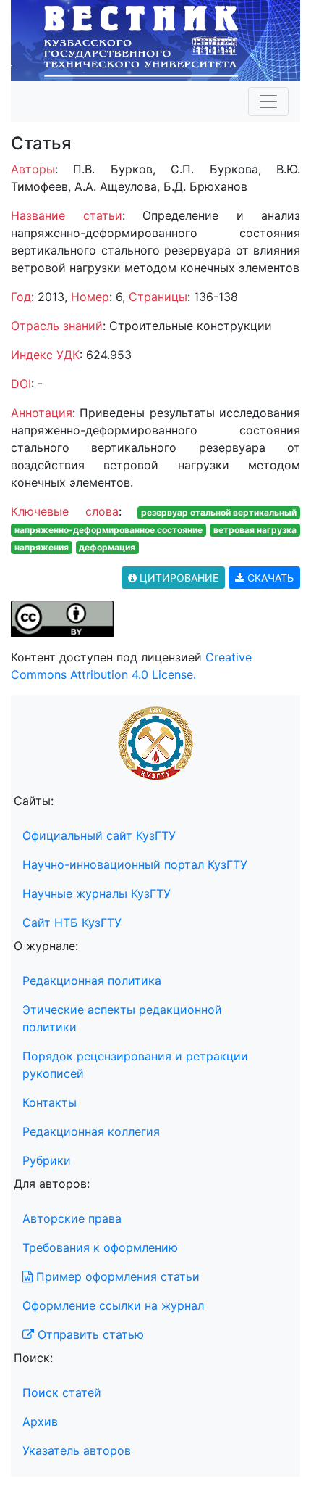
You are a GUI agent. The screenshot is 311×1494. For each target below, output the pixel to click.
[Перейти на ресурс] (155, 39)
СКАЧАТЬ (269, 577)
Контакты (49, 1102)
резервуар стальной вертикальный (219, 512)
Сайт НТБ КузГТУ (72, 922)
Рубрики (46, 1160)
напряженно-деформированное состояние (108, 529)
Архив (40, 1421)
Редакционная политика (91, 980)
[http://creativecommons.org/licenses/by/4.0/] (62, 617)
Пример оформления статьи (116, 1276)
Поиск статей (61, 1392)
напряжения (41, 547)
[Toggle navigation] (268, 101)
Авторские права (72, 1218)
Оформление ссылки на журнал (113, 1305)
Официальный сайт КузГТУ (99, 835)
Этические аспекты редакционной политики (122, 1018)
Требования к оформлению (100, 1247)
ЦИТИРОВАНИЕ (177, 577)
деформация (107, 547)
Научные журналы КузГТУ (96, 893)
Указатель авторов (76, 1450)
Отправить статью (89, 1334)
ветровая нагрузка (255, 529)
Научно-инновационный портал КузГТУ (134, 864)
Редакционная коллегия (91, 1131)
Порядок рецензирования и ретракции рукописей (135, 1065)
